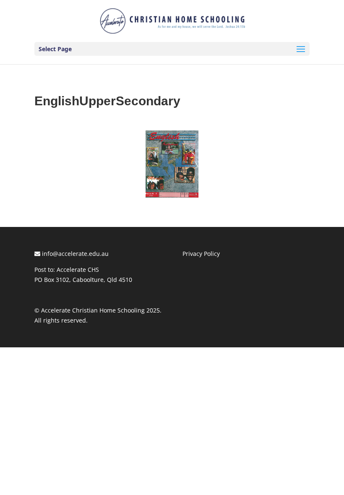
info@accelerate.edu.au (74, 254)
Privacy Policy (201, 254)
